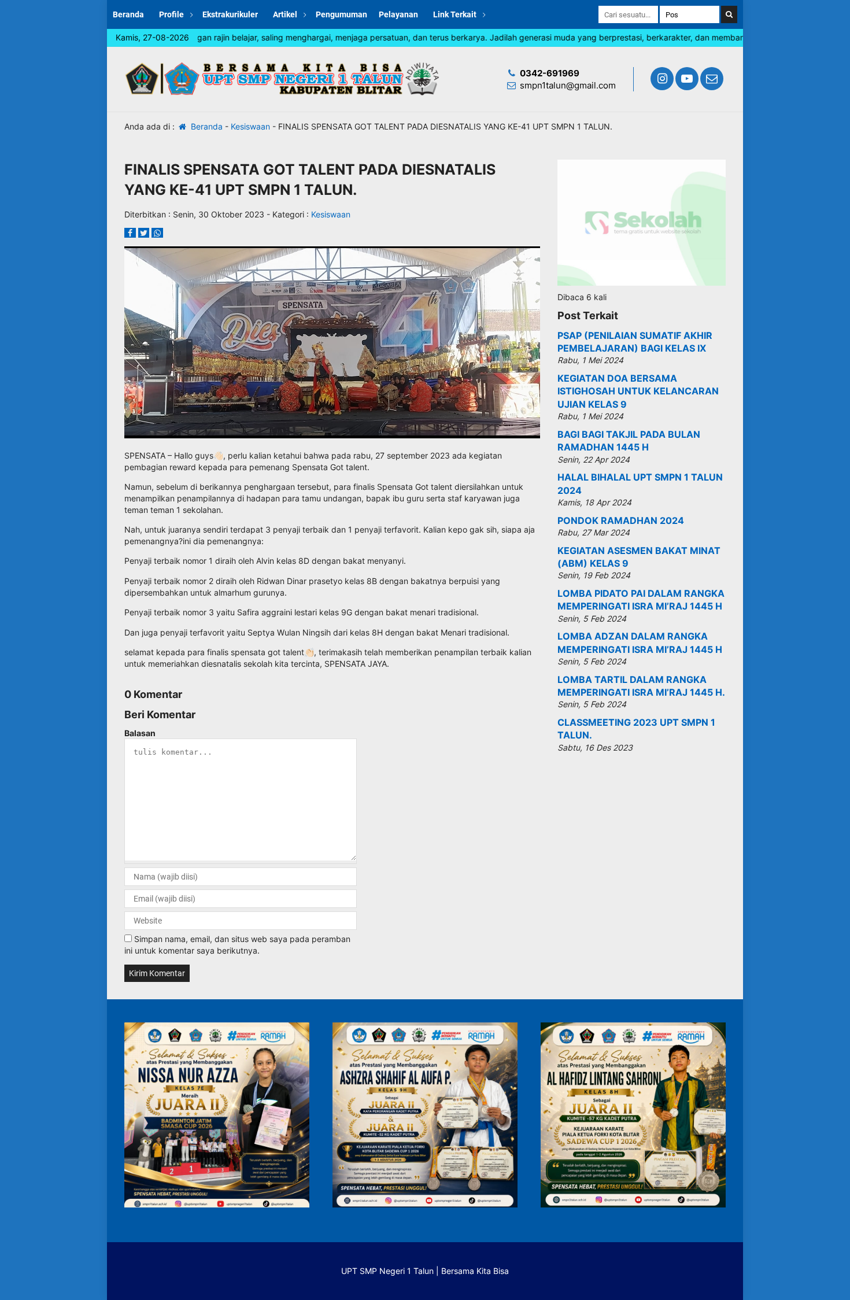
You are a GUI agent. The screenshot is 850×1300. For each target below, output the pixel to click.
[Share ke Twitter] (145, 233)
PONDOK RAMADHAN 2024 (620, 520)
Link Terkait (454, 14)
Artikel (285, 14)
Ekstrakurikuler (230, 14)
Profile (171, 14)
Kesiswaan (250, 126)
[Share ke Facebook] (131, 233)
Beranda (128, 14)
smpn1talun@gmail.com (568, 85)
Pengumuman (341, 14)
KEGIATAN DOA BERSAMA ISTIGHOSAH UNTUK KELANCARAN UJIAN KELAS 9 (638, 391)
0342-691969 (549, 73)
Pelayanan (398, 14)
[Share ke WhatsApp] (157, 233)
